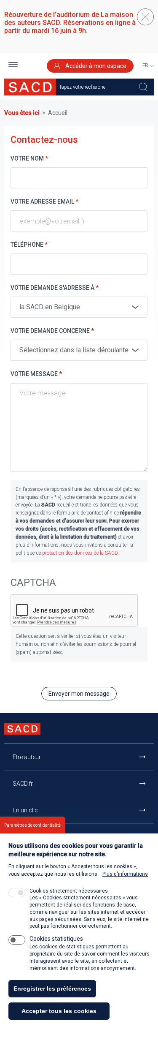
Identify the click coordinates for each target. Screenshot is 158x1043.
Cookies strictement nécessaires (68, 891)
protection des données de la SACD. (80, 553)
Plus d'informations (125, 874)
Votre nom (29, 158)
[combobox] (79, 307)
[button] (13, 66)
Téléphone (29, 244)
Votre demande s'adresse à (55, 287)
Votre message (36, 373)
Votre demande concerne (52, 330)
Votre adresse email (44, 201)
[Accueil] (30, 87)
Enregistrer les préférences (52, 988)
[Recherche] (143, 87)
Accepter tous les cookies (58, 1011)
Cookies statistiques (56, 938)
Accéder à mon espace (95, 66)
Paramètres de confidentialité (32, 825)
